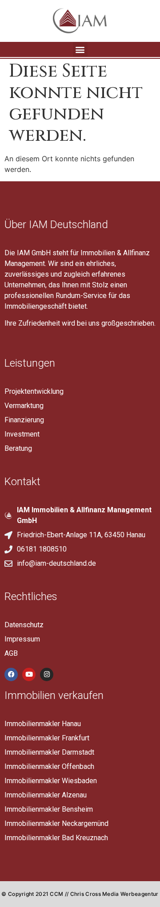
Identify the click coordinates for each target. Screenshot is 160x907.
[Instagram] (46, 674)
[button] (80, 49)
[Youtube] (29, 674)
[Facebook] (11, 674)
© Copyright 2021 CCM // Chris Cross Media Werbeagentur (79, 894)
